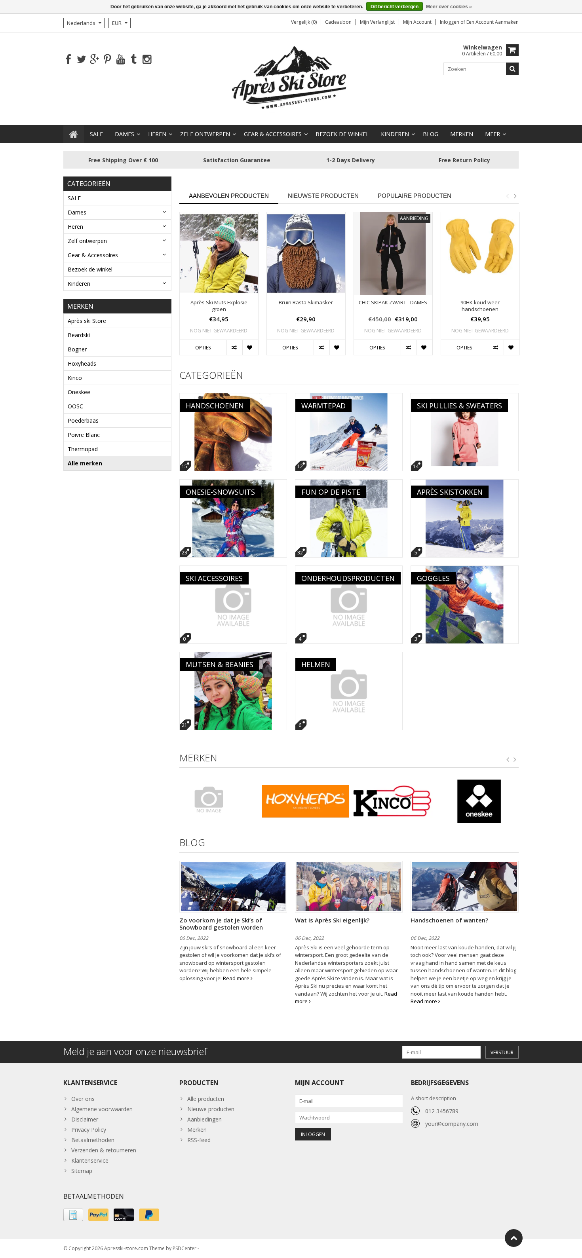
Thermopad (83, 449)
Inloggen (450, 22)
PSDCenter (184, 1248)
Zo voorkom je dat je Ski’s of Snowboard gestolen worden (221, 923)
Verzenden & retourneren (103, 1150)
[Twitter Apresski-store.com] (81, 59)
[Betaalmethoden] (73, 1215)
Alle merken (85, 463)
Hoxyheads (82, 363)
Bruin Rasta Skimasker (306, 302)
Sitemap (81, 1171)
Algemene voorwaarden (102, 1109)
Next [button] (515, 196)
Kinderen (395, 134)
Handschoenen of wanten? (449, 920)
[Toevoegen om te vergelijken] (234, 347)
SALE (96, 134)
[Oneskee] (479, 801)
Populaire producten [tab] (414, 195)
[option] (218, 287)
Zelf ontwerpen (205, 134)
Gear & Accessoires (273, 134)
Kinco (75, 377)
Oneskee (79, 392)
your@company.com (451, 1123)
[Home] (73, 134)
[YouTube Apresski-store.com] (121, 59)
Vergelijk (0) (304, 22)
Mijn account (417, 22)
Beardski (79, 335)
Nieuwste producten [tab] (323, 195)
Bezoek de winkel (342, 134)
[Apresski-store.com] (291, 78)
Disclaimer (84, 1119)
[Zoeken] (512, 69)
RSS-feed (199, 1140)
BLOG (430, 134)
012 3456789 (441, 1111)
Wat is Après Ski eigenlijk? (332, 920)
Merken (461, 134)
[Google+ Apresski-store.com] (94, 59)
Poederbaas (83, 420)
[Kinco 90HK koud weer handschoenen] (480, 253)
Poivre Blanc (84, 434)
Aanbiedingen (204, 1119)
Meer (492, 134)
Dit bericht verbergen (394, 6)
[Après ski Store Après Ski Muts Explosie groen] (219, 253)
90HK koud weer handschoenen (480, 306)
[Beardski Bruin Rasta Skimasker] (306, 253)
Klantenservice (89, 1160)
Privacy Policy (88, 1129)
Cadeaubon (338, 22)
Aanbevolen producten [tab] (229, 195)
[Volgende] (515, 760)
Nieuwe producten (210, 1109)
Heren (157, 134)
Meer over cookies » (449, 6)
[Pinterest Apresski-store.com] (107, 59)
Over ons (83, 1098)
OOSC (75, 406)
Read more (237, 978)
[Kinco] (392, 801)
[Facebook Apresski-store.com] (68, 59)
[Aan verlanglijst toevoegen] (250, 347)
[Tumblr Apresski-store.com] (134, 59)
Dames (124, 134)
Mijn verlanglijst (377, 22)
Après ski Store (87, 320)
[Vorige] (508, 760)
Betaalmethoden (92, 1140)
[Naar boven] (514, 1238)
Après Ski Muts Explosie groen (218, 306)
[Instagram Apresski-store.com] (147, 59)
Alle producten (205, 1098)
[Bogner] (218, 799)
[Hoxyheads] (305, 801)
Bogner (77, 349)
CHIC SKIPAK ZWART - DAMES (393, 302)
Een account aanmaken (492, 22)
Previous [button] (507, 196)
